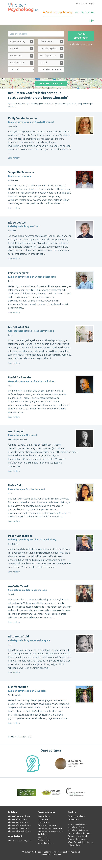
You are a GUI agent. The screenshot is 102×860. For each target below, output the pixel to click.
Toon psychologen (81, 36)
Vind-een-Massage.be (17, 828)
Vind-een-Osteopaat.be (18, 825)
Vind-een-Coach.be (16, 819)
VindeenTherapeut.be (18, 816)
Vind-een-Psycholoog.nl (18, 840)
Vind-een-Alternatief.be (18, 831)
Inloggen (42, 819)
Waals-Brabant (74, 842)
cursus (84, 12)
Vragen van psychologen (49, 828)
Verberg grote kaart (51, 85)
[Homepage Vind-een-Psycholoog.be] (21, 7)
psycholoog (59, 12)
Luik (83, 842)
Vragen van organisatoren (49, 831)
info (91, 20)
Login (91, 3)
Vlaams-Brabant (83, 833)
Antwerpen (84, 830)
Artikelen (42, 834)
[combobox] (21, 42)
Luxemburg (75, 845)
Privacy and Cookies (61, 852)
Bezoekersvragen (46, 825)
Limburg (71, 833)
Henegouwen (81, 839)
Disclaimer (75, 852)
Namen (89, 842)
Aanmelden (43, 816)
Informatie (42, 822)
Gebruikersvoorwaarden (51, 855)
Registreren (81, 3)
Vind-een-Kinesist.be (17, 822)
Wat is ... (41, 837)
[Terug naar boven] (96, 854)
